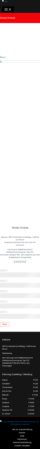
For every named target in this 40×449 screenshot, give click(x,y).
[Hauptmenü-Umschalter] (8, 9)
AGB (22, 436)
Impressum (22, 439)
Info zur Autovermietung (22, 429)
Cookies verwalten (22, 445)
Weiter (4, 324)
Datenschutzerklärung (22, 442)
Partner (22, 433)
